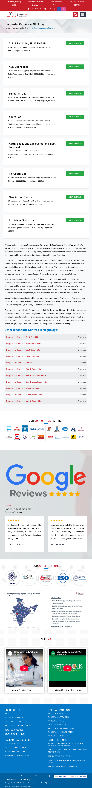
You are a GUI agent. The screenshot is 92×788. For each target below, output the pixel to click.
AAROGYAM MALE (56, 721)
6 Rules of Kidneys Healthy (60, 756)
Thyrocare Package (12, 776)
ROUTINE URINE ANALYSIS (15, 734)
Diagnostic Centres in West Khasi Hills (23, 401)
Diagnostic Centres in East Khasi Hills (23, 350)
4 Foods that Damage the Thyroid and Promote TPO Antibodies (65, 744)
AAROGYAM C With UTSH (59, 736)
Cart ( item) (51, 9)
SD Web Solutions (25, 786)
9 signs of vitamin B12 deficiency (62, 767)
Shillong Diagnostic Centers (43, 28)
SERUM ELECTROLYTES (14, 730)
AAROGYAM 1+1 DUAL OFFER (61, 732)
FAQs (37, 776)
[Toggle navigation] (75, 14)
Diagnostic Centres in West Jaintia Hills (24, 394)
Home (7, 28)
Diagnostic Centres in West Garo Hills (23, 388)
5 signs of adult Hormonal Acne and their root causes (67, 751)
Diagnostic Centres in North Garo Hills (23, 356)
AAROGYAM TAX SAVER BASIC (61, 728)
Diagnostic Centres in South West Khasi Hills (26, 382)
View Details (75, 43)
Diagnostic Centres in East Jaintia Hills (23, 343)
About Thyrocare (27, 776)
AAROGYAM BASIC (56, 713)
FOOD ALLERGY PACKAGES (15, 747)
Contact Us (45, 776)
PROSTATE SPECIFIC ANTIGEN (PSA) (19, 726)
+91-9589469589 (35, 9)
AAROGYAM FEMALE (57, 724)
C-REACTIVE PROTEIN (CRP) (16, 722)
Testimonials (24, 780)
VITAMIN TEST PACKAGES (15, 751)
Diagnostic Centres (21, 28)
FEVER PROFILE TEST (13, 743)
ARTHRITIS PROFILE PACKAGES (17, 756)
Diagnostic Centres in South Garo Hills (23, 369)
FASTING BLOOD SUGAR (14, 718)
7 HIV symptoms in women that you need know (66, 761)
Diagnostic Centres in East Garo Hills (22, 337)
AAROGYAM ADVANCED (58, 717)
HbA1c (7, 713)
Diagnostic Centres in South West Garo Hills (26, 375)
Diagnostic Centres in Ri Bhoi (19, 362)
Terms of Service (11, 780)
